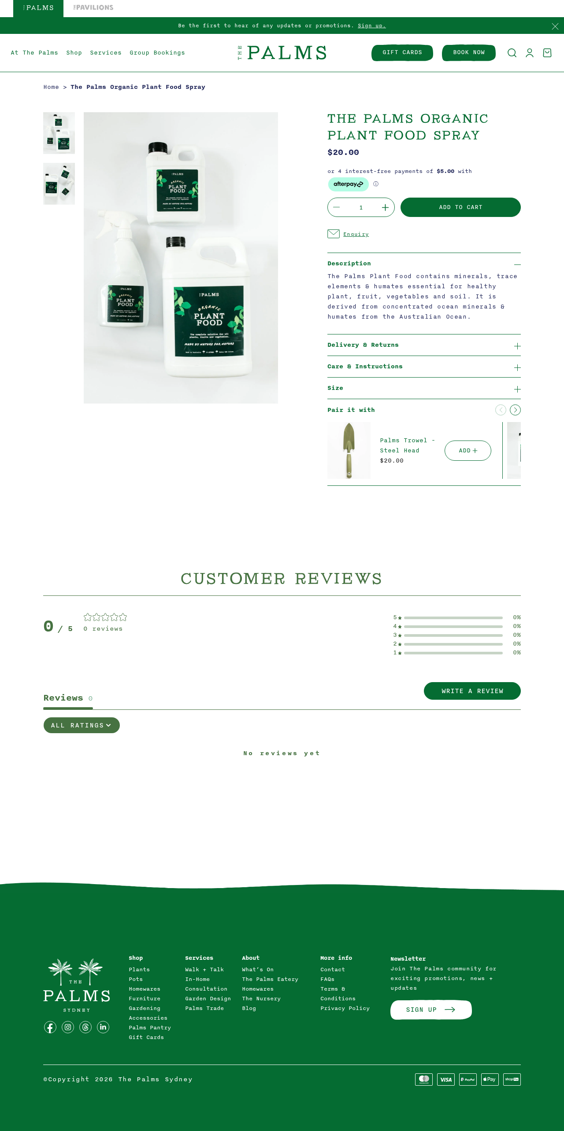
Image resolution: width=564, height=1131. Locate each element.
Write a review (472, 691)
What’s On (258, 969)
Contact (332, 969)
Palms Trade (204, 1008)
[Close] (555, 27)
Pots (136, 979)
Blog (249, 1008)
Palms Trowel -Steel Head (407, 445)
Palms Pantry (150, 1027)
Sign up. (372, 25)
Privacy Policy (345, 1008)
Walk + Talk (204, 969)
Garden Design (208, 998)
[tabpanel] (282, 783)
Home (51, 87)
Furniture (144, 998)
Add (465, 450)
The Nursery (261, 998)
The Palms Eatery (270, 979)
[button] (512, 53)
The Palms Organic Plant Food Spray (137, 87)
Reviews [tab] (68, 698)
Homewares (144, 988)
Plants (139, 969)
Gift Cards (146, 1037)
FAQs (327, 979)
